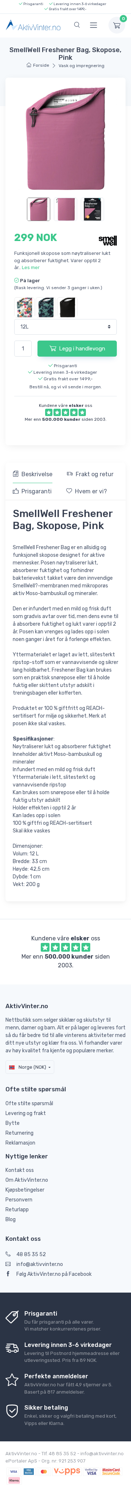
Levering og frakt (25, 1113)
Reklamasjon (20, 1143)
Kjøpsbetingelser (24, 1190)
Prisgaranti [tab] (36, 491)
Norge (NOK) (31, 1067)
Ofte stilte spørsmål (29, 1103)
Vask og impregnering (81, 65)
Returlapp (17, 1210)
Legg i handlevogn (82, 348)
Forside (41, 65)
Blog (10, 1219)
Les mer (31, 267)
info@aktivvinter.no (39, 1264)
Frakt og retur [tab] (95, 474)
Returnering (19, 1133)
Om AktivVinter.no (26, 1180)
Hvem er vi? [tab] (91, 491)
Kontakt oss (19, 1170)
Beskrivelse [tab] (36, 474)
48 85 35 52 (31, 1254)
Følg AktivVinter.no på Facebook (54, 1274)
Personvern (18, 1200)
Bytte (12, 1123)
